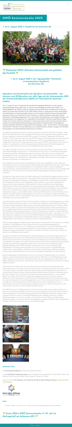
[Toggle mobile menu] (68, 4)
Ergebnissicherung (22, 405)
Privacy (32, 425)
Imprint (38, 425)
